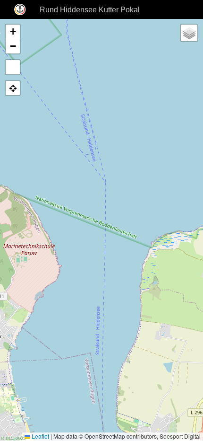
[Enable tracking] (13, 88)
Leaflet (39, 436)
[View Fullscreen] (13, 67)
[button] (13, 32)
